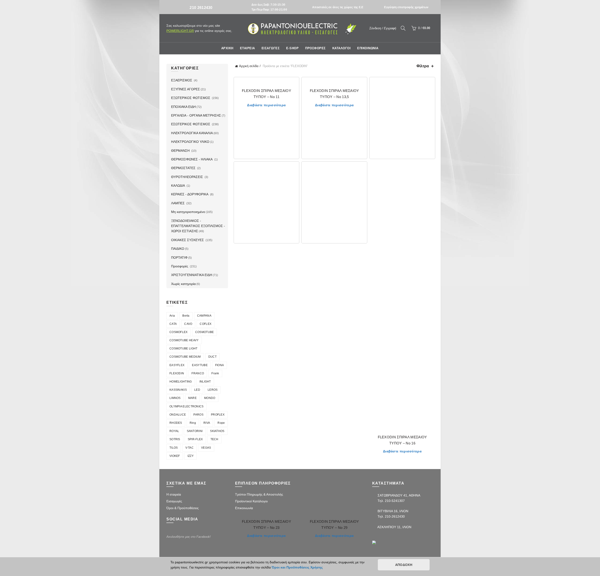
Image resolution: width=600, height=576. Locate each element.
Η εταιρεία (173, 494)
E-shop (292, 48)
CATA (173, 324)
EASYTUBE (199, 365)
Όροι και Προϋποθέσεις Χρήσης (297, 567)
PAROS (198, 414)
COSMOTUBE (204, 332)
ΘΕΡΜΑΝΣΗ (181, 150)
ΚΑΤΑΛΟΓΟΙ (341, 48)
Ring (193, 422)
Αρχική (227, 48)
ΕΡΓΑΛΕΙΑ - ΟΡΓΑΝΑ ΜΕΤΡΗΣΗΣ (196, 115)
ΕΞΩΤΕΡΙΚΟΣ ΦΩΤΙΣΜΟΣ (191, 98)
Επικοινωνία (244, 508)
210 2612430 (201, 8)
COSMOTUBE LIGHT (183, 348)
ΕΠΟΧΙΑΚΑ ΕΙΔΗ (183, 107)
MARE (192, 398)
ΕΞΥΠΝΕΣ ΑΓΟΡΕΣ (185, 89)
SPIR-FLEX (195, 439)
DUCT (212, 356)
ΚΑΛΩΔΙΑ (178, 185)
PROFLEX (218, 414)
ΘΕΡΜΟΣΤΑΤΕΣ (183, 168)
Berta (186, 315)
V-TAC (189, 447)
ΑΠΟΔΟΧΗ (403, 565)
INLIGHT (205, 381)
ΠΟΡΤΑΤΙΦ (179, 257)
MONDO (209, 398)
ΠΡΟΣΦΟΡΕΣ (315, 48)
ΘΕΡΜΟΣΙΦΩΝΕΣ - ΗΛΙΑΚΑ (192, 159)
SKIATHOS (217, 431)
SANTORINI (195, 431)
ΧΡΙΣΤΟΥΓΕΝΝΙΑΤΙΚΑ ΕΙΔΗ (191, 275)
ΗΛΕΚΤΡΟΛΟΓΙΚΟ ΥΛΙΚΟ (190, 142)
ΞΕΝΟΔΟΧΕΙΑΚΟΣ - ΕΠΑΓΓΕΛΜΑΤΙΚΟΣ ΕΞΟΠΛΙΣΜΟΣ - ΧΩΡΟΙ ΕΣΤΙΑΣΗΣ (198, 226)
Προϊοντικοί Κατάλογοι (251, 501)
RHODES (175, 422)
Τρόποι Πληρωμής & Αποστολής (259, 494)
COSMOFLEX (178, 332)
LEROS (213, 389)
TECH (214, 439)
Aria (172, 315)
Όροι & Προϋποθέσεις (182, 508)
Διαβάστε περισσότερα (266, 105)
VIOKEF (174, 456)
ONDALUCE (177, 414)
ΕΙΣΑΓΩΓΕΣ (271, 48)
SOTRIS (174, 439)
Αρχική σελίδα (249, 66)
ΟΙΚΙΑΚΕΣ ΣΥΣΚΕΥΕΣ (188, 240)
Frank (215, 373)
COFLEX (205, 324)
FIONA (219, 365)
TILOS (173, 447)
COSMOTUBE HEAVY (184, 340)
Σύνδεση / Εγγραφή (382, 28)
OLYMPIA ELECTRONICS (186, 406)
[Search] (403, 28)
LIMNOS (175, 398)
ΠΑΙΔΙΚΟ (177, 248)
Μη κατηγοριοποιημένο (188, 212)
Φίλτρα (422, 66)
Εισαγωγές (174, 501)
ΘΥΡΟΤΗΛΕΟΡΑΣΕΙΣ (187, 177)
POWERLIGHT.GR (180, 31)
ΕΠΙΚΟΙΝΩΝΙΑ (368, 48)
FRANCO (197, 373)
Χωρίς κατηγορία (183, 284)
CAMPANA (204, 315)
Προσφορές (180, 266)
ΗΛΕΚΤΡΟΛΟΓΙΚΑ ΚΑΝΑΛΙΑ (192, 133)
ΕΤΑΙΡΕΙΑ (247, 48)
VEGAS (206, 447)
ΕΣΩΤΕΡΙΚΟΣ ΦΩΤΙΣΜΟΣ (191, 124)
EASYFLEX (176, 365)
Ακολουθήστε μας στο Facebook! (188, 536)
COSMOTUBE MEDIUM (185, 356)
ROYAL (174, 431)
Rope (221, 422)
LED (197, 389)
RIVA (206, 422)
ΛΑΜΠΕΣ (178, 203)
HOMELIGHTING (180, 381)
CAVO (188, 324)
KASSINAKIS (178, 389)
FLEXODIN (176, 373)
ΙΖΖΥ (191, 456)
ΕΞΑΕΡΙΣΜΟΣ (182, 80)
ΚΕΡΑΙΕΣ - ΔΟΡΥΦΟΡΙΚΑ (190, 194)
